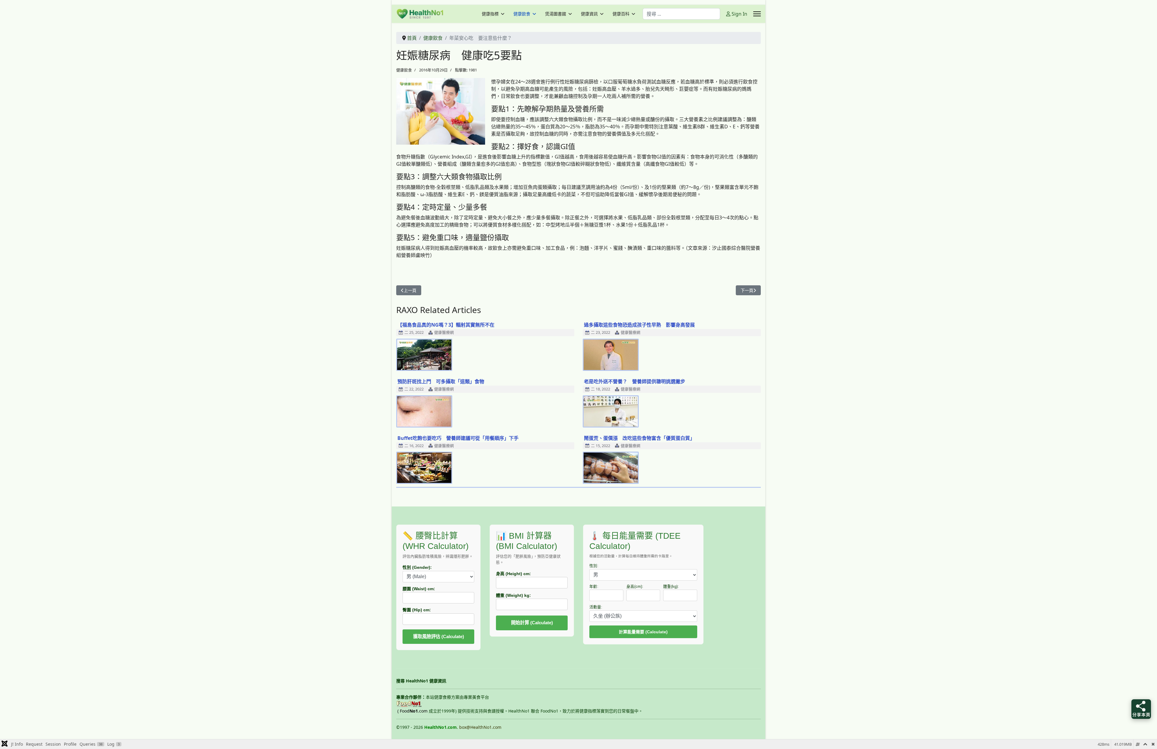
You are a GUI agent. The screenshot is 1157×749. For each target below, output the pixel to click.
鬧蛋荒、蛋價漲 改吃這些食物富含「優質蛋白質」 (639, 438)
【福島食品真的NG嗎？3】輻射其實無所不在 (445, 324)
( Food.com (412, 711)
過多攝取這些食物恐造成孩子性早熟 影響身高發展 (639, 324)
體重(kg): (671, 586)
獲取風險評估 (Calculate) (438, 636)
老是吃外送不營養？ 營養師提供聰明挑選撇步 (634, 381)
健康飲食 (521, 13)
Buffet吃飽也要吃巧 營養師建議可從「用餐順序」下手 (458, 438)
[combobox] (681, 14)
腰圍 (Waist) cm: (419, 588)
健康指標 (490, 13)
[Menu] (757, 14)
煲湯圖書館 (555, 13)
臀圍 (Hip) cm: (417, 609)
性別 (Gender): (417, 567)
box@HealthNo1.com (480, 727)
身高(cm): (634, 586)
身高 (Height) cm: (513, 573)
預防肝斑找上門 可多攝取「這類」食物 (440, 381)
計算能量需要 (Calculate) (643, 631)
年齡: (593, 586)
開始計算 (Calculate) (532, 622)
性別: (593, 566)
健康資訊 (589, 13)
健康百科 (621, 13)
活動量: (595, 607)
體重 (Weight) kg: (513, 595)
